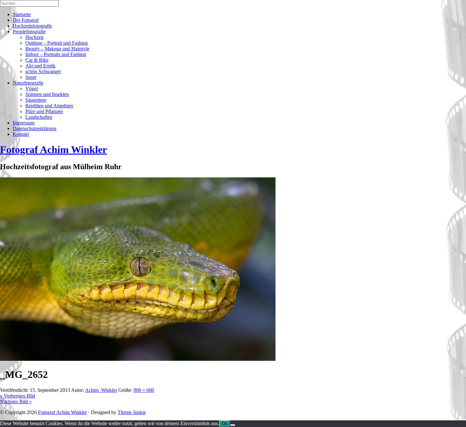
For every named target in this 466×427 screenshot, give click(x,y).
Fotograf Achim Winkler (62, 412)
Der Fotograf (26, 20)
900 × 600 (143, 390)
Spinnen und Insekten (47, 94)
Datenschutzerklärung (34, 128)
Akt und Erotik (40, 65)
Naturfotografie (28, 83)
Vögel (31, 88)
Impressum (24, 122)
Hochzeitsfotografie (32, 26)
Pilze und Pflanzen (44, 111)
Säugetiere (35, 100)
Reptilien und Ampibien (49, 105)
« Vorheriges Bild (17, 395)
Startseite (22, 14)
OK (225, 423)
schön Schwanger (43, 71)
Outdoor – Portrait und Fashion (56, 43)
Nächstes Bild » (16, 401)
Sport (30, 77)
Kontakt (21, 134)
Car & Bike (37, 60)
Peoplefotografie (29, 31)
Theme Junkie (132, 412)
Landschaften (38, 117)
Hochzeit (34, 37)
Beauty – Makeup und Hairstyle (57, 48)
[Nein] (232, 425)
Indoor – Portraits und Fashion (55, 54)
